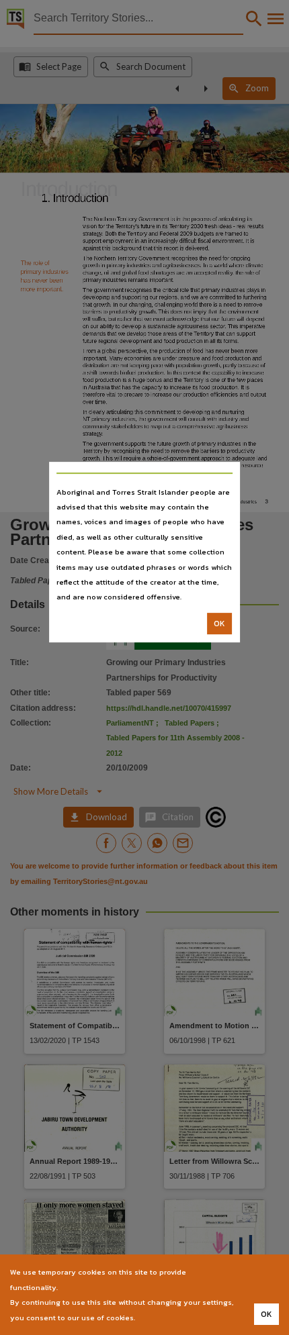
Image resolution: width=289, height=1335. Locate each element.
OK (219, 623)
